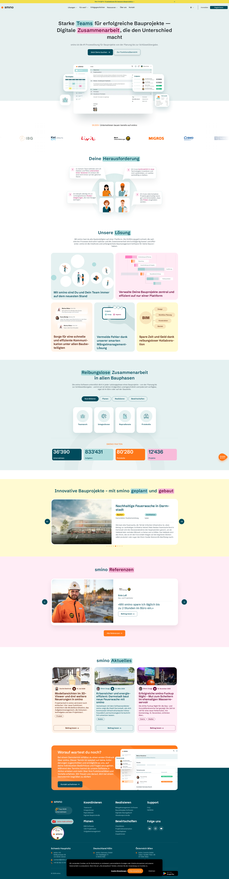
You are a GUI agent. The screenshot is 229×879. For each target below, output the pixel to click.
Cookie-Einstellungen (119, 871)
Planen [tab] (105, 399)
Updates (150, 810)
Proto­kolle (146, 424)
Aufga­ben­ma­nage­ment (92, 831)
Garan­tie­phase (120, 831)
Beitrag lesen (127, 614)
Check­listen (119, 826)
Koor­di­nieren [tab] (90, 399)
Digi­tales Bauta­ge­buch (123, 813)
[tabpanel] (114, 417)
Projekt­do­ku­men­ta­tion (123, 829)
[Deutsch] (192, 7)
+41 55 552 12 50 (60, 863)
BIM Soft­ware (89, 826)
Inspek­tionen (120, 834)
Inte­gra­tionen (104, 424)
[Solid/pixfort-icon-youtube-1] (161, 828)
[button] (47, 521)
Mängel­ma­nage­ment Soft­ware (126, 808)
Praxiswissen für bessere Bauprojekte (119, 1)
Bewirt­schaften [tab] (137, 399)
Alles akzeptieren (135, 871)
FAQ (148, 808)
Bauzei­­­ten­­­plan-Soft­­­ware (124, 810)
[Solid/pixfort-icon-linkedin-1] (149, 828)
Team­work (82, 424)
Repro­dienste (125, 424)
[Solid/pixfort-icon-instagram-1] (155, 828)
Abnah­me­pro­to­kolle (122, 815)
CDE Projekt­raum (90, 829)
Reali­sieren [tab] (120, 399)
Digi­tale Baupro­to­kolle (92, 815)
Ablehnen (151, 871)
